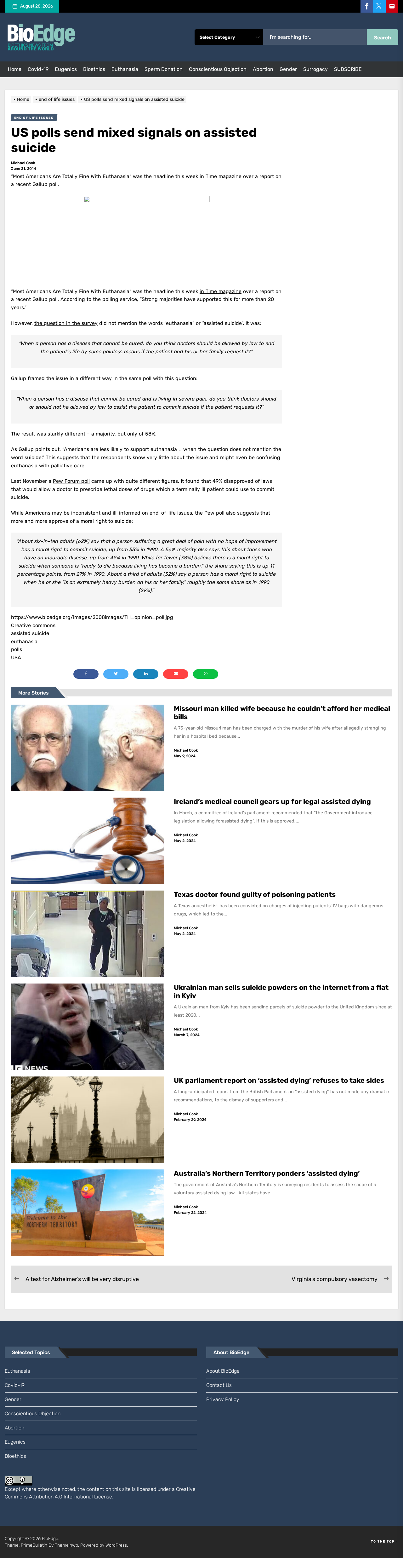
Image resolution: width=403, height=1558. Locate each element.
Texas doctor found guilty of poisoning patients (255, 894)
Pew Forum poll (71, 481)
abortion (263, 69)
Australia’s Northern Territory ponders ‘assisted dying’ (267, 1173)
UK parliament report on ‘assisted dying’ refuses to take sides (279, 1080)
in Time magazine (220, 291)
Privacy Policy (222, 1399)
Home (14, 69)
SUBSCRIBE (348, 69)
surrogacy (315, 69)
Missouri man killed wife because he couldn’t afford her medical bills (282, 712)
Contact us (219, 1385)
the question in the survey (66, 323)
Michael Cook (23, 163)
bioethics (94, 69)
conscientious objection (218, 69)
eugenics (66, 69)
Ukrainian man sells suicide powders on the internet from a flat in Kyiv (281, 991)
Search (382, 38)
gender (288, 69)
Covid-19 (38, 69)
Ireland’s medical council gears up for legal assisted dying (272, 801)
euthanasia (124, 69)
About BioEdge (223, 1371)
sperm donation (164, 69)
